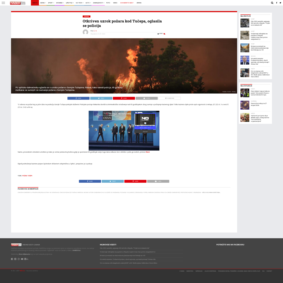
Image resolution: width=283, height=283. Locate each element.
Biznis (42, 3)
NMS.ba (22, 271)
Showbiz (59, 3)
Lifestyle (69, 3)
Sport (50, 3)
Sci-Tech (79, 3)
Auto (88, 3)
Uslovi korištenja (210, 271)
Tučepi (29, 176)
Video (115, 3)
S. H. (95, 31)
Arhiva (139, 3)
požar (24, 176)
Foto (108, 3)
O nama (182, 271)
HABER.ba (76, 250)
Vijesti (35, 3)
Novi (148, 152)
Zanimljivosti (98, 3)
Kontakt (269, 271)
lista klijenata (24, 254)
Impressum (199, 271)
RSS (263, 271)
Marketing (189, 271)
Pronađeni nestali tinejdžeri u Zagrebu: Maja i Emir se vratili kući (239, 271)
